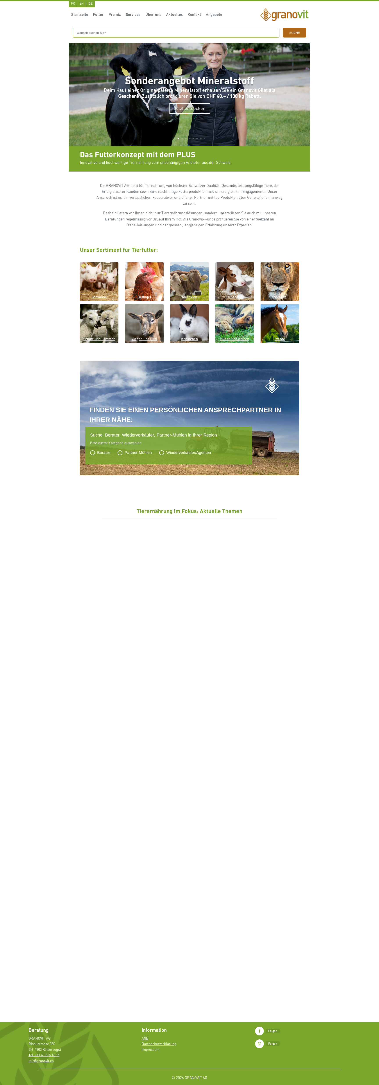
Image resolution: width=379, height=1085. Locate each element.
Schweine (99, 297)
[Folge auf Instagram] (259, 1043)
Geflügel (144, 297)
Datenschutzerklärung (159, 1044)
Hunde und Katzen (234, 339)
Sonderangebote (127, 818)
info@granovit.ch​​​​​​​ (41, 1060)
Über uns (153, 15)
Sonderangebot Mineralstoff (105, 976)
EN (81, 3)
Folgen (272, 1031)
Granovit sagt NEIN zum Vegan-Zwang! (114, 655)
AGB (145, 1038)
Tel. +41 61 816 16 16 (44, 1055)
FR (73, 3)
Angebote (214, 15)
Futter (98, 15)
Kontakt (194, 15)
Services (133, 15)
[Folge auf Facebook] (259, 1031)
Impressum (150, 1049)
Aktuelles (174, 15)
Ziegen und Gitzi (144, 339)
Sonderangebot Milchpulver (105, 811)
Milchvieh (189, 297)
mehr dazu (189, 106)
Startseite (79, 15)
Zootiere (279, 297)
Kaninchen (189, 339)
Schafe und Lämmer (99, 339)
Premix (115, 15)
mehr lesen (91, 673)
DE (90, 3)
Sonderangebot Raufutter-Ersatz (189, 83)
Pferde (280, 339)
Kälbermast (234, 297)
